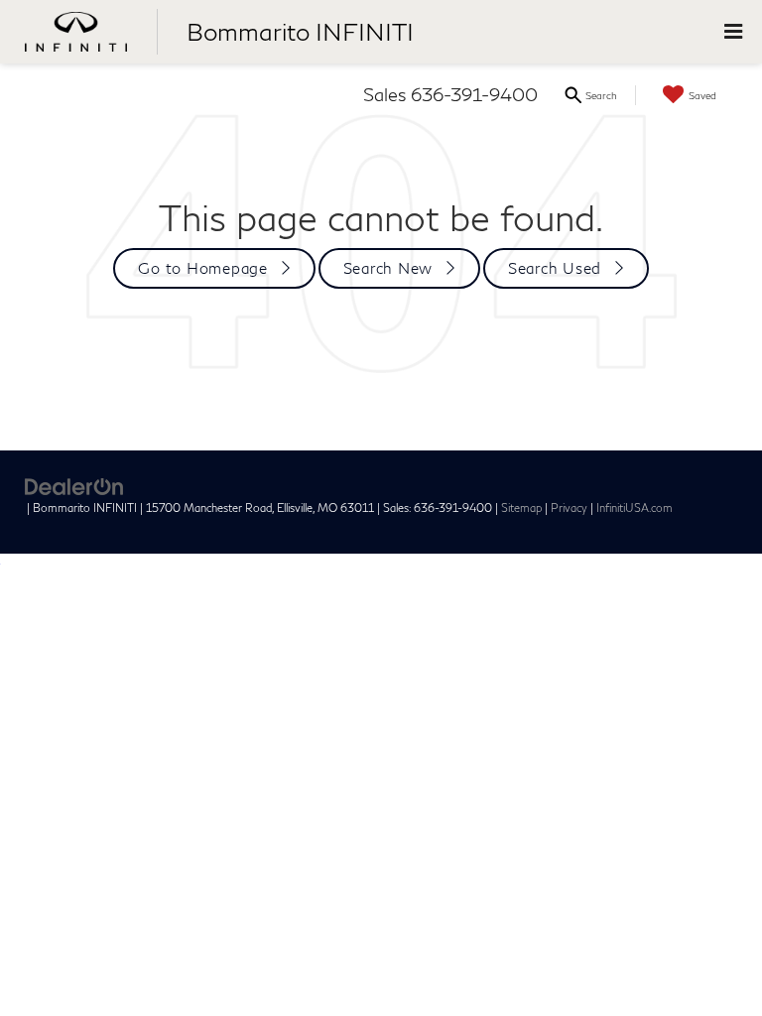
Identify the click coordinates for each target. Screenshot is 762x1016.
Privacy (569, 507)
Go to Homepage (203, 268)
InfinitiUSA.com (634, 507)
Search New (388, 268)
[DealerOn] (74, 485)
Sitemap (521, 507)
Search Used (554, 268)
